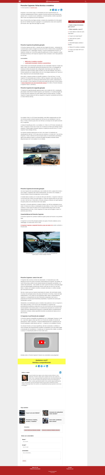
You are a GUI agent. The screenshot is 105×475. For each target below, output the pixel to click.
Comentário (25, 450)
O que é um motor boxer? (75, 36)
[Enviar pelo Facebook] (53, 10)
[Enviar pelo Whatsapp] (51, 10)
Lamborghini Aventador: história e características (38, 63)
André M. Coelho (34, 7)
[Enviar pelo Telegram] (56, 10)
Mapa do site (35, 467)
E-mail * (24, 445)
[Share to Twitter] (59, 10)
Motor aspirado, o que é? (76, 29)
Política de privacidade (35, 468)
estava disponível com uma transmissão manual (34, 83)
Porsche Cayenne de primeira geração (51, 430)
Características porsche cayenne (32, 430)
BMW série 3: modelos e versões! (33, 61)
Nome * (24, 439)
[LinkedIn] (60, 372)
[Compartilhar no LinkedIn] (61, 10)
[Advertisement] (42, 33)
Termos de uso (69, 468)
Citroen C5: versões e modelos (77, 47)
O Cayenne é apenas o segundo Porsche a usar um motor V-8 (37, 225)
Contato (70, 467)
